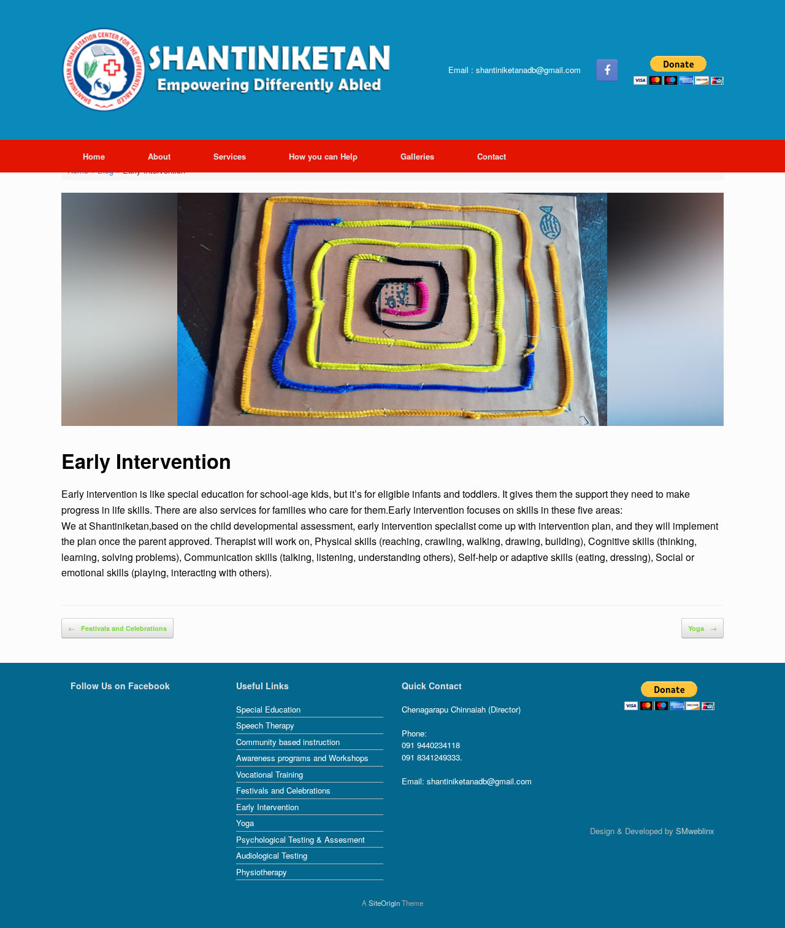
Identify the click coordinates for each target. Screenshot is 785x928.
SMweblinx (695, 831)
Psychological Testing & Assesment (300, 839)
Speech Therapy (265, 725)
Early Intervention (267, 807)
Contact (491, 156)
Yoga (702, 628)
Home (94, 156)
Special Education (268, 709)
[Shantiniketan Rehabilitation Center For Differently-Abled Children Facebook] (607, 70)
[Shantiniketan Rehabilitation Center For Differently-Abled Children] (230, 70)
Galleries (417, 156)
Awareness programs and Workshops (302, 758)
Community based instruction (288, 742)
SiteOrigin (384, 903)
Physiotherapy (261, 872)
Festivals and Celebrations (117, 628)
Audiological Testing (271, 855)
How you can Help (323, 156)
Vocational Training (269, 774)
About (159, 156)
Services (229, 156)
